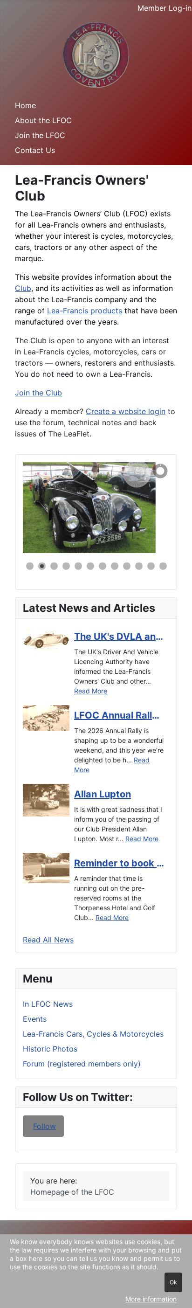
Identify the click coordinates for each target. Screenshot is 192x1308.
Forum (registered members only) (82, 1063)
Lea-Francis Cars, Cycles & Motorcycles (93, 1033)
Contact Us (35, 150)
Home (25, 105)
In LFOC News (48, 1004)
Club (23, 288)
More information (151, 1299)
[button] (140, 507)
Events (35, 1019)
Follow (44, 1126)
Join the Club (38, 392)
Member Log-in (164, 8)
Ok (173, 1282)
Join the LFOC (40, 135)
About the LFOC (43, 120)
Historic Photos (50, 1048)
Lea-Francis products (84, 310)
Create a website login (125, 411)
